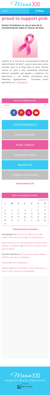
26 (18, 220)
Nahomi (5, 262)
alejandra (6, 268)
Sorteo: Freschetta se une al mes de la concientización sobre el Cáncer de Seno (23, 26)
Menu (41, 11)
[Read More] (22, 82)
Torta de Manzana (20, 262)
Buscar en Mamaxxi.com (25, 100)
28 (32, 220)
